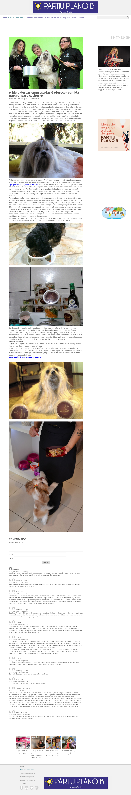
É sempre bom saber (34, 17)
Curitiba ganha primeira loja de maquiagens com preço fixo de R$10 (23, 752)
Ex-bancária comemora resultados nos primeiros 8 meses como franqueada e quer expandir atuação (38, 753)
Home (4, 17)
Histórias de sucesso (16, 17)
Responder (24, 571)
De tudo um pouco (51, 17)
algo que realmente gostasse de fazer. (23, 184)
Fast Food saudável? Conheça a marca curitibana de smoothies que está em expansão (53, 752)
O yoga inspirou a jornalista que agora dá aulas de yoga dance (68, 752)
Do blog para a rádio (68, 17)
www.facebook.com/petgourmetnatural (25, 357)
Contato (80, 17)
